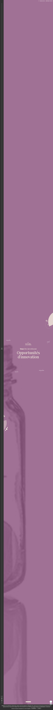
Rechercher (2, 696)
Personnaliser (34, 708)
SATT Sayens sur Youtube (2, 702)
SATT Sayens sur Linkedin (2, 700)
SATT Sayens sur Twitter (2, 698)
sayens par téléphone (51, 702)
